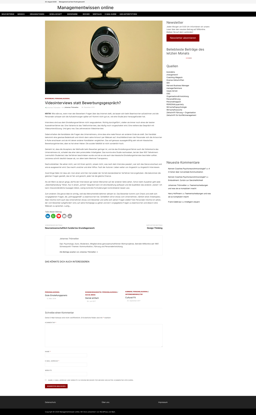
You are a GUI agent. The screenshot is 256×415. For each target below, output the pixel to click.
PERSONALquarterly (175, 104)
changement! (172, 75)
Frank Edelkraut (175, 202)
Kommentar (50, 322)
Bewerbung (49, 98)
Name (48, 351)
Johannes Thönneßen (71, 107)
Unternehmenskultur (133, 294)
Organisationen (37, 14)
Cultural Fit (130, 297)
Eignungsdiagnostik (93, 292)
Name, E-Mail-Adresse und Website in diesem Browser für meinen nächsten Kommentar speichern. (91, 380)
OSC (168, 94)
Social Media (90, 295)
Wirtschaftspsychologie (176, 107)
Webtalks (97, 14)
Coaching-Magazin (174, 77)
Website (48, 370)
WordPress (104, 412)
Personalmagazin (173, 102)
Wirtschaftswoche (174, 110)
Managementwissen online (85, 7)
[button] (48, 216)
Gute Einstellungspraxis (56, 295)
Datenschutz (50, 402)
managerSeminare (174, 88)
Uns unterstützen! (128, 14)
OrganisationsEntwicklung (177, 96)
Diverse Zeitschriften (175, 80)
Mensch (21, 14)
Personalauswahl (62, 98)
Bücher (86, 14)
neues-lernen (172, 91)
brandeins (170, 72)
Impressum (163, 402)
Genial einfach (92, 298)
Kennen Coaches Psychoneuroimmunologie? (187, 169)
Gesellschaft (55, 14)
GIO (168, 83)
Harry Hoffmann (175, 193)
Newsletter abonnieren (183, 37)
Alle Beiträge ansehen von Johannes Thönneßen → (79, 252)
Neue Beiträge (8, 14)
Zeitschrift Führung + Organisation (181, 112)
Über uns (105, 402)
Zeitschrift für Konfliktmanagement (181, 115)
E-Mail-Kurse (110, 14)
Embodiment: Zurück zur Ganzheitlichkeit (185, 180)
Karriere (128, 291)
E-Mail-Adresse (52, 361)
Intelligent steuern (192, 202)
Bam (113, 412)
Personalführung (173, 99)
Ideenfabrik (72, 14)
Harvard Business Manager (177, 85)
